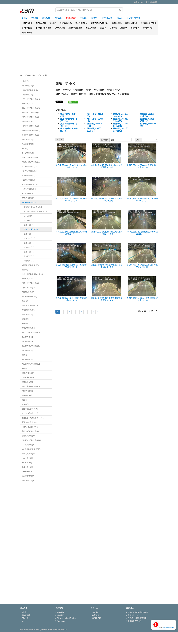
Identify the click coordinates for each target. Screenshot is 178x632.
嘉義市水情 (135, 28)
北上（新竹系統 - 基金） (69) (68, 124)
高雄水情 (123, 28)
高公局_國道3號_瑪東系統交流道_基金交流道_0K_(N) (142, 166)
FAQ (23, 621)
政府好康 (94, 18)
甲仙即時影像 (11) (28, 359)
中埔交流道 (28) (28, 103)
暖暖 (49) (25, 323)
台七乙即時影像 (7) (29, 193)
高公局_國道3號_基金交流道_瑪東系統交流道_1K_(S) (142, 199)
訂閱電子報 (96, 618)
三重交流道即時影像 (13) (31, 99)
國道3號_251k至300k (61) (120, 124)
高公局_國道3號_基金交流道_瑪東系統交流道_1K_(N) (142, 299)
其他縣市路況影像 (75, 28)
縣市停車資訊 (148, 28)
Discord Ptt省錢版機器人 (66, 618)
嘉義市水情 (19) (28, 471)
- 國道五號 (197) (28, 238)
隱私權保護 (25, 615)
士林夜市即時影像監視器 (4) (32, 274)
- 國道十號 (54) (28, 251)
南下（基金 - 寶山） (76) (95, 115)
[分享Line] (73, 102)
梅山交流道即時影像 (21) (31, 346)
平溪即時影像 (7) (28, 292)
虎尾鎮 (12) (26, 368)
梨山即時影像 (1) (28, 350)
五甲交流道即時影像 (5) (30, 117)
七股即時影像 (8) (28, 85)
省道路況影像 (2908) (29, 422)
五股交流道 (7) (27, 121)
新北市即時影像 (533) (30, 413)
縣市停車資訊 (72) (28, 476)
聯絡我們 (60, 612)
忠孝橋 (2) (25, 301)
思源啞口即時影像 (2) (30, 305)
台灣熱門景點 (27, 28)
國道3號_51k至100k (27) (149, 124)
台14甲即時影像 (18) (29, 171)
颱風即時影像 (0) (28, 480)
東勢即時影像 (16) (28, 328)
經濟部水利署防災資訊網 (137, 618)
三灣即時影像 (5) (28, 94)
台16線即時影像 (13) (29, 175)
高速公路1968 (133, 615)
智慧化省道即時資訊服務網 (138, 612)
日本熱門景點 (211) (29, 444)
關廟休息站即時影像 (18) (31, 386)
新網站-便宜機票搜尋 (168, 627)
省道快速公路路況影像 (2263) (33, 417)
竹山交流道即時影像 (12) (31, 364)
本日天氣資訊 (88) (28, 453)
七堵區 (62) (26, 81)
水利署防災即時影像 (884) (31, 440)
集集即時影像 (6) (28, 391)
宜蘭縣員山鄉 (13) (28, 287)
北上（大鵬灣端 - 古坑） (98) (68, 119)
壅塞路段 (34, 18)
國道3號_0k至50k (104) (94, 124)
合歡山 (24, 18)
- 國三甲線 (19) (28, 220)
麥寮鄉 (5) (25, 404)
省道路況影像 (117, 23)
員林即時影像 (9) (28, 198)
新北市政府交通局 (134, 621)
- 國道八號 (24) (28, 242)
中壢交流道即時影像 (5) (30, 112)
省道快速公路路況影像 (99, 23)
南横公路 (83, 18)
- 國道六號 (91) (28, 247)
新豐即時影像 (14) (28, 314)
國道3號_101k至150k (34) (94, 129)
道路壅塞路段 (41, 23)
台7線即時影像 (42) (29, 189)
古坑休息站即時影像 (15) (31, 162)
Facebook (61, 621)
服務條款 (24, 618)
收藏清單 (95, 615)
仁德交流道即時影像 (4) (30, 126)
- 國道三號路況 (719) (30, 229)
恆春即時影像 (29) (28, 310)
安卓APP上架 (107, 18)
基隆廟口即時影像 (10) (30, 265)
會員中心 (95, 612)
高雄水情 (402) (27, 467)
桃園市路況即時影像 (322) (31, 431)
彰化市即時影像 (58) (29, 296)
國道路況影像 (27, 23)
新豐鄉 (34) (26, 319)
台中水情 (113, 28)
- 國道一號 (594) (28, 225)
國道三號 (58, 18)
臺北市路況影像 (66, 23)
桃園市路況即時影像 (148, 23)
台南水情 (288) (27, 458)
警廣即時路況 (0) (28, 373)
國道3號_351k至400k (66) (147, 115)
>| (98, 311)
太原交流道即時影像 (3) (30, 283)
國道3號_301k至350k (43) (120, 129)
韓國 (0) (24, 400)
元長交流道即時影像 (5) (30, 135)
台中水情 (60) (27, 462)
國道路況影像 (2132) (29, 202)
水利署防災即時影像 (43, 28)
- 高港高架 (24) (28, 260)
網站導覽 (60, 615)
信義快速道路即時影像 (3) (31, 130)
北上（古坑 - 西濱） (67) (68, 115)
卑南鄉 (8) (25, 148)
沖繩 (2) (24, 355)
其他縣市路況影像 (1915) (31, 449)
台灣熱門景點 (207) (29, 435)
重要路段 (53, 23)
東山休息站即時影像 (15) (31, 332)
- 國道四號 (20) (28, 256)
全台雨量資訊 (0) (28, 144)
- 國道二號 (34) (28, 233)
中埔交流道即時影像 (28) (31, 108)
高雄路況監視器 (131, 23)
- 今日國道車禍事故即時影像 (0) (34, 211)
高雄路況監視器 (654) (30, 426)
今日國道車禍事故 (133, 18)
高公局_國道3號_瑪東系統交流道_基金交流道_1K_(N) (71, 166)
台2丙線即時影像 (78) (30, 184)
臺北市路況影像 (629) (30, 409)
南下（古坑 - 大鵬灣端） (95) (68, 129)
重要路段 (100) (27, 382)
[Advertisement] (89, 55)
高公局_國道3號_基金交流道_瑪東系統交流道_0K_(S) (106, 232)
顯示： (138, 140)
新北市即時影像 (81, 23)
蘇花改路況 (46, 18)
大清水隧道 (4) (27, 278)
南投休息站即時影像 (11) (31, 157)
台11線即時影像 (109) (30, 166)
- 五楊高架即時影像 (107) (32, 207)
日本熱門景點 (60, 28)
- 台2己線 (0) (27, 216)
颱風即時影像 (27, 32)
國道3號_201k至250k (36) (120, 119)
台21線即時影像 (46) (29, 180)
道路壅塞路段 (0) (28, 377)
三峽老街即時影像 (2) (30, 90)
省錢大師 (119, 18)
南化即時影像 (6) (28, 153)
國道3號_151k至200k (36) (120, 115)
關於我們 (24, 612)
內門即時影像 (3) (28, 139)
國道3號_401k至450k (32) (147, 119)
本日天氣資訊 (91, 28)
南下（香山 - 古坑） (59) (95, 119)
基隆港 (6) (25, 269)
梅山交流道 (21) (28, 337)
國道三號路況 (43, 75)
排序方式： (104, 140)
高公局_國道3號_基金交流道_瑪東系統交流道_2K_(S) (71, 299)
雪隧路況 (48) (27, 395)
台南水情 (102, 28)
